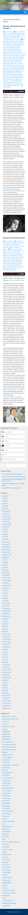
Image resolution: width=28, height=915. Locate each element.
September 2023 (6, 585)
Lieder (4, 824)
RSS (19, 97)
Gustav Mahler (6, 803)
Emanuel (10, 50)
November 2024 (6, 549)
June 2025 (5, 531)
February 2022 (6, 634)
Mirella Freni (5, 834)
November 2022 (6, 611)
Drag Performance (7, 772)
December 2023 (6, 578)
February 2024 (6, 572)
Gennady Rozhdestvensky (16, 255)
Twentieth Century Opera (9, 893)
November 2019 (6, 703)
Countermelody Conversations (10, 765)
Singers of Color (6, 880)
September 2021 (6, 647)
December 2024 (6, 547)
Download (22, 94)
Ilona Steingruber (11, 58)
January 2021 (6, 667)
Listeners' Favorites (7, 826)
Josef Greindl (6, 61)
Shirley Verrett (11, 79)
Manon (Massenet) (7, 68)
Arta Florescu (13, 249)
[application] (14, 91)
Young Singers (6, 905)
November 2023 (6, 580)
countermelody (12, 269)
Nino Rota (20, 263)
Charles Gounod (7, 250)
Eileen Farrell (5, 775)
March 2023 (5, 601)
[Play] (5, 91)
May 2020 (5, 688)
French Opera (10, 33)
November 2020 (6, 672)
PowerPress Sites (17, 912)
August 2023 (5, 588)
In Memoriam (5, 816)
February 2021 (6, 665)
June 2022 (5, 624)
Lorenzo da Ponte (19, 65)
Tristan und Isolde (16, 82)
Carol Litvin (19, 249)
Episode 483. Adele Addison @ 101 (11, 488)
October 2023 (5, 583)
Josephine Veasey (14, 61)
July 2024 (4, 560)
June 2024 (5, 562)
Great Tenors (5, 801)
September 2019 (6, 708)
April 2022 (5, 629)
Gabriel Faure (6, 255)
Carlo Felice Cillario (15, 44)
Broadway (5, 752)
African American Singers (9, 716)
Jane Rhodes (19, 58)
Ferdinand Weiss (19, 254)
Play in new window (13, 94)
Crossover (5, 770)
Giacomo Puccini (6, 790)
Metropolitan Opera (19, 69)
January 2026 (6, 514)
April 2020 (5, 690)
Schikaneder (18, 77)
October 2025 (5, 521)
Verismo (17, 39)
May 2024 (5, 565)
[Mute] (19, 91)
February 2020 (6, 695)
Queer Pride (5, 862)
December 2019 (6, 700)
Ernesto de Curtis (12, 252)
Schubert (4, 875)
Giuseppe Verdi (18, 33)
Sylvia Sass (5, 888)
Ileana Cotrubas (6, 813)
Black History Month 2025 (9, 747)
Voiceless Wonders (7, 900)
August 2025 (5, 526)
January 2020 (6, 698)
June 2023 (5, 593)
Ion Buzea (13, 257)
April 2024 (5, 567)
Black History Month (7, 742)
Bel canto (17, 31)
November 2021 (6, 641)
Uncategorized (6, 895)
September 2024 (6, 554)
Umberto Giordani (13, 268)
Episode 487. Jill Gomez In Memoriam (12, 474)
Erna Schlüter (16, 50)
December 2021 (6, 639)
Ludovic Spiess (6, 66)
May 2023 (5, 595)
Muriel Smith (5, 836)
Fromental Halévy (12, 52)
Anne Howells (14, 42)
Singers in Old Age (7, 877)
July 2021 (4, 652)
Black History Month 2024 (9, 744)
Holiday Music (6, 808)
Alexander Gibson (19, 41)
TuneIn (15, 97)
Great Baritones (6, 244)
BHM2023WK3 (6, 737)
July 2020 (4, 682)
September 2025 (6, 524)
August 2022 (5, 618)
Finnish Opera (6, 780)
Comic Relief (5, 762)
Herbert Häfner (18, 55)
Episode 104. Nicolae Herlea (14, 238)
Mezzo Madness (12, 35)
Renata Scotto (6, 865)
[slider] (22, 91)
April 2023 (5, 598)
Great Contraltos (6, 798)
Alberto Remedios (10, 41)
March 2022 (5, 631)
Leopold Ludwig (10, 65)
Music (3, 839)
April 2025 (5, 537)
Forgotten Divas (6, 783)
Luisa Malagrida (14, 66)
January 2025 (6, 544)
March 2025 (5, 539)
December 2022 (6, 608)
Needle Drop (14, 36)
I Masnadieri (15, 57)
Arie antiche (5, 721)
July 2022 (4, 621)
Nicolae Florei (6, 263)
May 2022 (5, 626)
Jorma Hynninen (18, 60)
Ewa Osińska (11, 254)
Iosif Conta (18, 257)
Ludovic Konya (11, 258)
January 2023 (6, 606)
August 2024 (5, 557)
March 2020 (5, 693)
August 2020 (5, 680)
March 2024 (5, 570)
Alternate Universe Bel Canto (10, 719)
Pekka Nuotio (6, 74)
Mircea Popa (15, 260)
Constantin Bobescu (16, 250)
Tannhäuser (6, 80)
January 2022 (6, 636)
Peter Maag (12, 74)
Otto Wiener (19, 72)
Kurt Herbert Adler (12, 63)
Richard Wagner (20, 38)
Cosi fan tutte (16, 46)
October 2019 (5, 705)
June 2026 (5, 501)
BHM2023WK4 (6, 739)
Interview (4, 818)
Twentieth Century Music (9, 39)
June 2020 (5, 685)
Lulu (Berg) (21, 66)
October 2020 (5, 675)
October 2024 (5, 552)
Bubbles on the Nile (7, 754)
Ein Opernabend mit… (8, 778)
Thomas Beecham (7, 82)
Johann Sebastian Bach (8, 821)
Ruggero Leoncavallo (8, 266)
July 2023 (4, 590)
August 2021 (5, 649)
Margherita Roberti (17, 68)
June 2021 (5, 654)
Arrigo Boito (21, 42)
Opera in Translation (14, 247)
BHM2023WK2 (6, 734)
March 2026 (5, 508)
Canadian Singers (7, 757)
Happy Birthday (14, 244)
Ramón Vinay (19, 74)
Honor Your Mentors (7, 811)
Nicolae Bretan (19, 261)
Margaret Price (6, 829)
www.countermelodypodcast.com (12, 389)
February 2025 (6, 542)
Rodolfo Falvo (18, 265)
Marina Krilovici (10, 69)
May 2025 (5, 534)
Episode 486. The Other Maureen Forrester (13, 476)
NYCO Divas (5, 847)
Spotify (11, 97)
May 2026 (5, 503)
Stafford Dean (18, 79)
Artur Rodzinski (6, 44)
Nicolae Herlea (13, 263)
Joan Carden (11, 60)
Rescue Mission (6, 867)
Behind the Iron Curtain (8, 726)
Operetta (4, 852)
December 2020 (6, 670)
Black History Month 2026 (9, 749)
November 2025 (6, 519)
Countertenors (6, 767)
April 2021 (5, 659)
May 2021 (5, 657)
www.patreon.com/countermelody (12, 397)
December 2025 (6, 516)
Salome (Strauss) (11, 77)
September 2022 (6, 616)
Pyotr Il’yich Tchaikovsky (8, 265)
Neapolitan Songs (11, 261)
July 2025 (4, 529)
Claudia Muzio (6, 760)
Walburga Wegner (15, 84)
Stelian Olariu (17, 266)
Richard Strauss (12, 38)
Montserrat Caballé (7, 71)
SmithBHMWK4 (6, 882)
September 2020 (6, 677)
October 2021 (5, 644)
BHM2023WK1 (6, 731)
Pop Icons (5, 857)
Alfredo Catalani (7, 42)
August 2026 (5, 496)
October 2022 (5, 613)
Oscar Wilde (9, 72)
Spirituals (4, 885)
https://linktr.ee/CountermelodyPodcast (13, 190)
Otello (14, 72)
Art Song (18, 241)
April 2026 (5, 506)
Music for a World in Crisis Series (16, 246)
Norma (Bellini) (16, 71)
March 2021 (5, 662)
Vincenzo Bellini (6, 84)
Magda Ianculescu (7, 260)
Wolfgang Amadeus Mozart (13, 85)
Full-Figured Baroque (8, 788)
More (23, 97)
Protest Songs (6, 859)
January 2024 (6, 575)
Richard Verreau (7, 76)
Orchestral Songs (6, 854)
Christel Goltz (9, 46)
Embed (21, 96)
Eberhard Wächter (12, 49)
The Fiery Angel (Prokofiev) (15, 80)
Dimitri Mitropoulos (13, 47)
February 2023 (6, 603)
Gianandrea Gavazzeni (14, 54)
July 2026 (4, 498)
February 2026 (6, 511)
